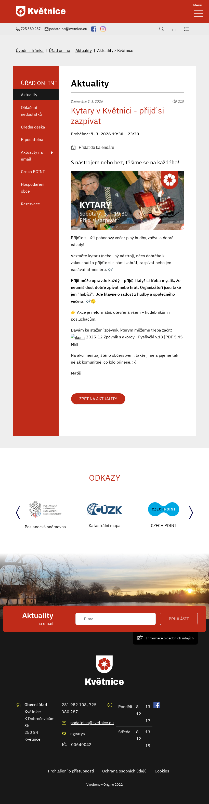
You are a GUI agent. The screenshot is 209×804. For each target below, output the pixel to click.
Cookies (162, 770)
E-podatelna (32, 139)
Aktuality (83, 50)
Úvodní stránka (30, 50)
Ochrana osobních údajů (124, 770)
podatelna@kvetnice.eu (92, 722)
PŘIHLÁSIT (179, 618)
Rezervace (30, 203)
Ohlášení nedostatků (31, 111)
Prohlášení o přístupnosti (71, 770)
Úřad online (59, 50)
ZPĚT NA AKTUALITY (98, 398)
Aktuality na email (32, 156)
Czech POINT (33, 171)
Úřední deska (33, 127)
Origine (108, 784)
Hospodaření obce (32, 188)
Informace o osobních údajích (169, 638)
